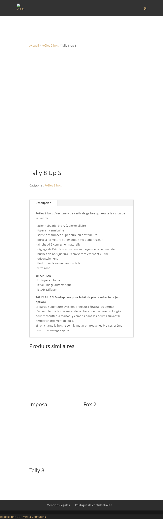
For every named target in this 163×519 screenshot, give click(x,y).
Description (43, 203)
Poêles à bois (50, 45)
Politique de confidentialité (93, 505)
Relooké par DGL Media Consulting (23, 517)
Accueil (34, 45)
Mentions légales (58, 505)
